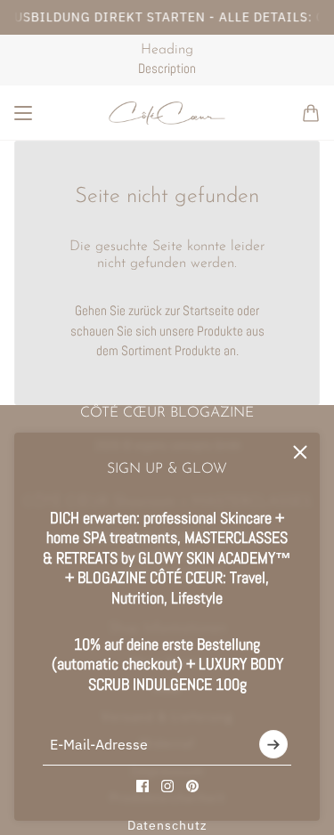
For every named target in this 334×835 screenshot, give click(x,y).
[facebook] (142, 786)
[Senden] (273, 745)
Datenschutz (167, 825)
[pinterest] (192, 786)
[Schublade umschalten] (23, 113)
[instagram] (167, 786)
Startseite (208, 310)
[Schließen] (300, 452)
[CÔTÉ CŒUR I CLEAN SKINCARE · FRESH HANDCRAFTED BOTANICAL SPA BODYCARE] (167, 113)
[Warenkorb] (311, 113)
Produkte (198, 350)
